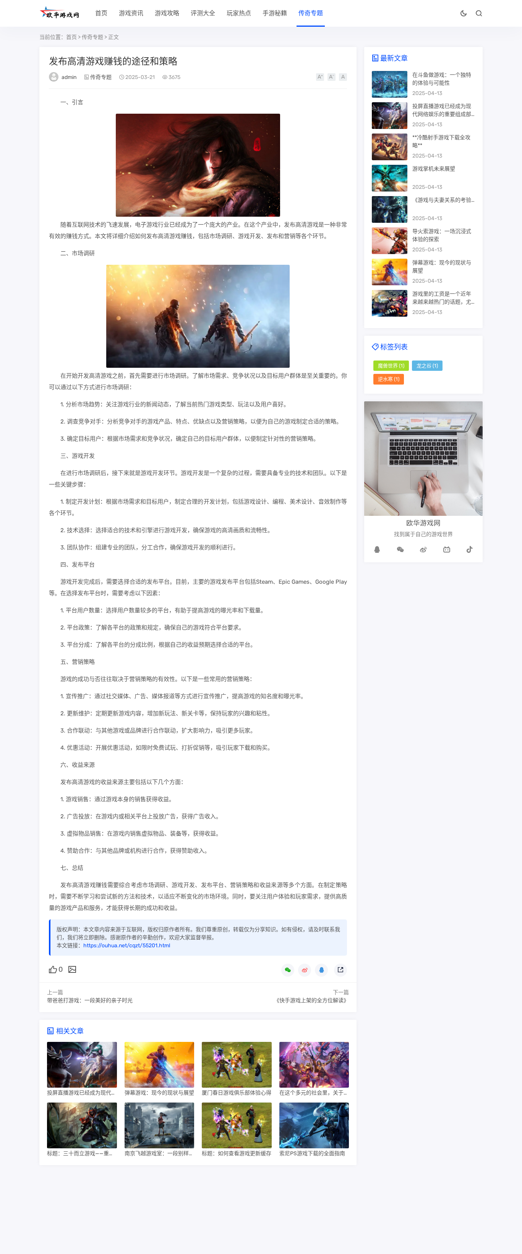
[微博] (423, 549)
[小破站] (446, 549)
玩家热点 (239, 13)
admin (69, 77)
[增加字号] (320, 77)
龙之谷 (427, 366)
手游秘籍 (275, 13)
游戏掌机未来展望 (433, 169)
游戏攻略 (167, 13)
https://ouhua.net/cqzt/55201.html (126, 945)
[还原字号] (343, 77)
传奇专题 (310, 13)
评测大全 (203, 13)
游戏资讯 (131, 13)
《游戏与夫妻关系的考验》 (444, 200)
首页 (101, 13)
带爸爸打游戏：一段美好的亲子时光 (90, 1000)
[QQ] (377, 549)
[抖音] (469, 549)
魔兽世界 (391, 366)
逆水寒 (388, 379)
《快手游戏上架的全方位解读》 (311, 1000)
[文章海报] (72, 969)
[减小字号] (331, 77)
